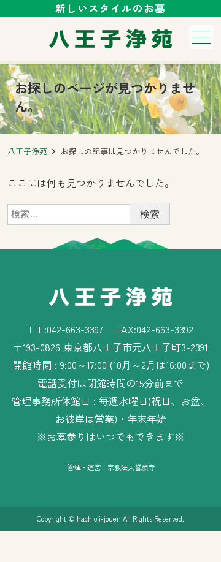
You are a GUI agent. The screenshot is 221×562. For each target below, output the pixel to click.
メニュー (201, 37)
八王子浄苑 (27, 151)
